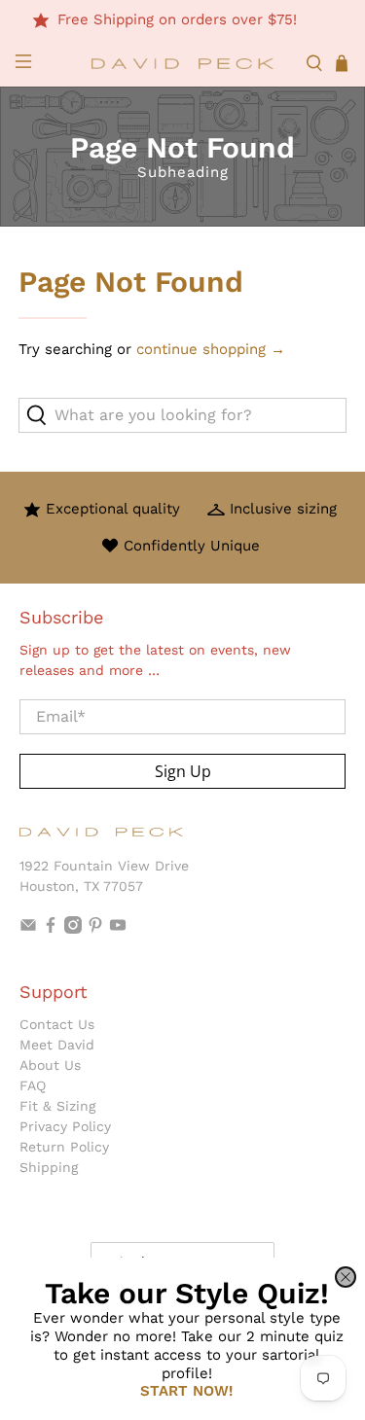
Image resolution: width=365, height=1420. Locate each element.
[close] (345, 1277)
